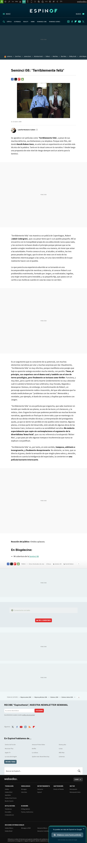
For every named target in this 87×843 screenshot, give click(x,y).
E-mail (22, 79)
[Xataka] (1, 1)
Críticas (48, 564)
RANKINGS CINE (42, 22)
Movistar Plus (9, 748)
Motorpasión (73, 789)
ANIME (33, 22)
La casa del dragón (11, 756)
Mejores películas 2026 (40, 697)
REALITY (25, 22)
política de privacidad (28, 715)
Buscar (79, 771)
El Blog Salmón (25, 809)
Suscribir (39, 710)
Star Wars (63, 56)
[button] (27, 129)
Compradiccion (9, 815)
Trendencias (8, 809)
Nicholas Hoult (38, 56)
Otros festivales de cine (36, 564)
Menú (8, 14)
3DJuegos (24, 789)
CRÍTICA (9, 22)
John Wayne (82, 56)
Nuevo (78, 14)
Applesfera (8, 795)
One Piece (18, 56)
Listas (61, 748)
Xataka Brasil (8, 831)
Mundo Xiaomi (9, 801)
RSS (29, 726)
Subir (77, 779)
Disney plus (62, 744)
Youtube (79, 21)
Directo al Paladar (58, 789)
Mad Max (55, 56)
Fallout (48, 56)
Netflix (34, 748)
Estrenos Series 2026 (67, 697)
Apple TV (7, 752)
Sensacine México (42, 828)
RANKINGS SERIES (54, 22)
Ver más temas (10, 762)
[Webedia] (10, 779)
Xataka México (9, 828)
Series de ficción (10, 744)
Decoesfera (8, 812)
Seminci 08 (34, 556)
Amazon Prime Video (38, 744)
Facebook (72, 21)
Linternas (9, 56)
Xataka (7, 789)
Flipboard (75, 21)
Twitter (83, 21)
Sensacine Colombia (43, 831)
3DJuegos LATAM (26, 828)
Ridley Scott (72, 56)
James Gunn (27, 56)
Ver (44, 620)
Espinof (43, 10)
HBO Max (61, 752)
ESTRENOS (17, 22)
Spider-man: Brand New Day (40, 756)
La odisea (35, 752)
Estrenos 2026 (54, 697)
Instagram (68, 21)
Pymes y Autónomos (27, 812)
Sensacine (40, 789)
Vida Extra (24, 792)
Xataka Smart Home (10, 798)
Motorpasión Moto (75, 792)
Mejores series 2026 (25, 697)
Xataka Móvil (8, 792)
